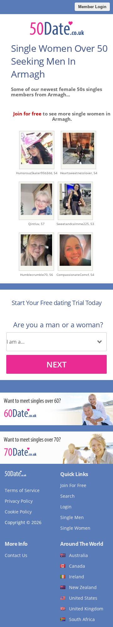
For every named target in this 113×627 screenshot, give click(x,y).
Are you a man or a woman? (58, 324)
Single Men (72, 517)
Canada (77, 566)
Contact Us (16, 555)
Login (66, 507)
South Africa (82, 619)
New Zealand (83, 587)
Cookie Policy (18, 512)
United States (83, 598)
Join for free (27, 113)
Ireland (76, 577)
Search (67, 496)
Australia (78, 555)
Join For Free (73, 485)
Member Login (92, 6)
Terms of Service (22, 490)
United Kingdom (86, 609)
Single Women (75, 528)
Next (56, 364)
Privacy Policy (19, 501)
